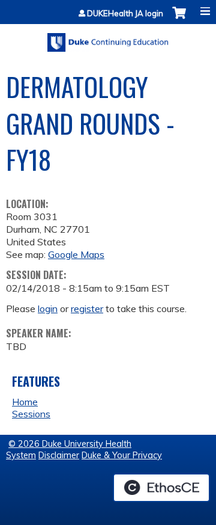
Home (25, 402)
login (48, 308)
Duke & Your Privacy (122, 455)
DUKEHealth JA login (125, 13)
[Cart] (179, 19)
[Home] (108, 38)
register (87, 308)
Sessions (31, 414)
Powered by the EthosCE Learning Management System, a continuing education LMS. (161, 487)
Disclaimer (58, 455)
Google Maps (76, 254)
